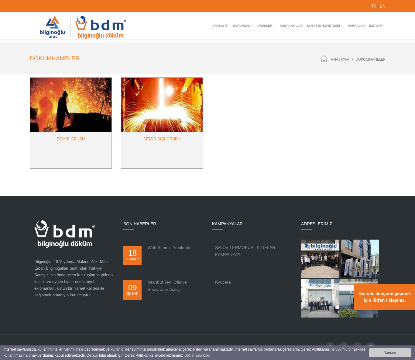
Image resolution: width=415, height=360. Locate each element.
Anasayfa (340, 59)
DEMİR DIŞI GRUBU (161, 139)
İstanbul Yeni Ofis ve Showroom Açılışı (167, 286)
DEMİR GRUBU (71, 139)
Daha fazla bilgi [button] (197, 355)
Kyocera (223, 282)
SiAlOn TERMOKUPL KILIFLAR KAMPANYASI (245, 251)
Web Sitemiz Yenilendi (169, 247)
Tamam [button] (390, 353)
